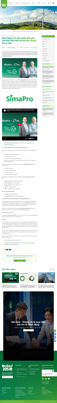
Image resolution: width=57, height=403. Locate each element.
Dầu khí (29, 392)
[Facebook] (43, 379)
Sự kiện (38, 3)
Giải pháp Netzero (26, 3)
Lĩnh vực (17, 3)
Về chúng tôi (10, 3)
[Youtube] (49, 379)
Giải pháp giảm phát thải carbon (47, 392)
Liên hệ (49, 3)
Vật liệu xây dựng (31, 393)
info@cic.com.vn (19, 372)
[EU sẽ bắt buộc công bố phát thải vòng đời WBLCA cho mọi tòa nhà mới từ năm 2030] (46, 277)
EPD (7, 249)
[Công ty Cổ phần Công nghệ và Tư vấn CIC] (4, 5)
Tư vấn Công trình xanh (19, 391)
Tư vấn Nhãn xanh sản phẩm (20, 392)
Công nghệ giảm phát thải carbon (20, 393)
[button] (51, 269)
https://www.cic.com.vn (21, 376)
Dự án (33, 3)
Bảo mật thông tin (52, 401)
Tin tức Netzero (4, 392)
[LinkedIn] (46, 379)
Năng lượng (30, 391)
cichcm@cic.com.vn (33, 371)
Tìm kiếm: (3, 47)
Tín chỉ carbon (17, 397)
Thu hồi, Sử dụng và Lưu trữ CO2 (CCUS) (20, 396)
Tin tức (43, 3)
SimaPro (23, 53)
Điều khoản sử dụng (43, 401)
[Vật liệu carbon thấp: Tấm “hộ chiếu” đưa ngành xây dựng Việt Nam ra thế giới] (10, 277)
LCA (10, 249)
